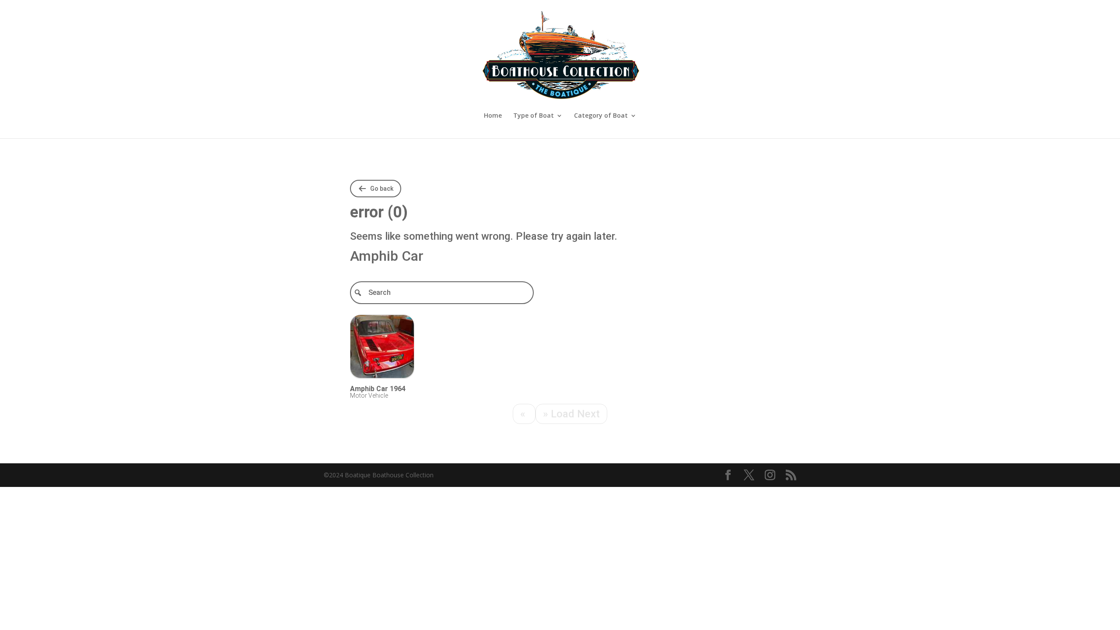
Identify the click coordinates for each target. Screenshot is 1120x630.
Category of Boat (601, 115)
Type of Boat (533, 115)
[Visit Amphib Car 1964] (382, 348)
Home (493, 115)
